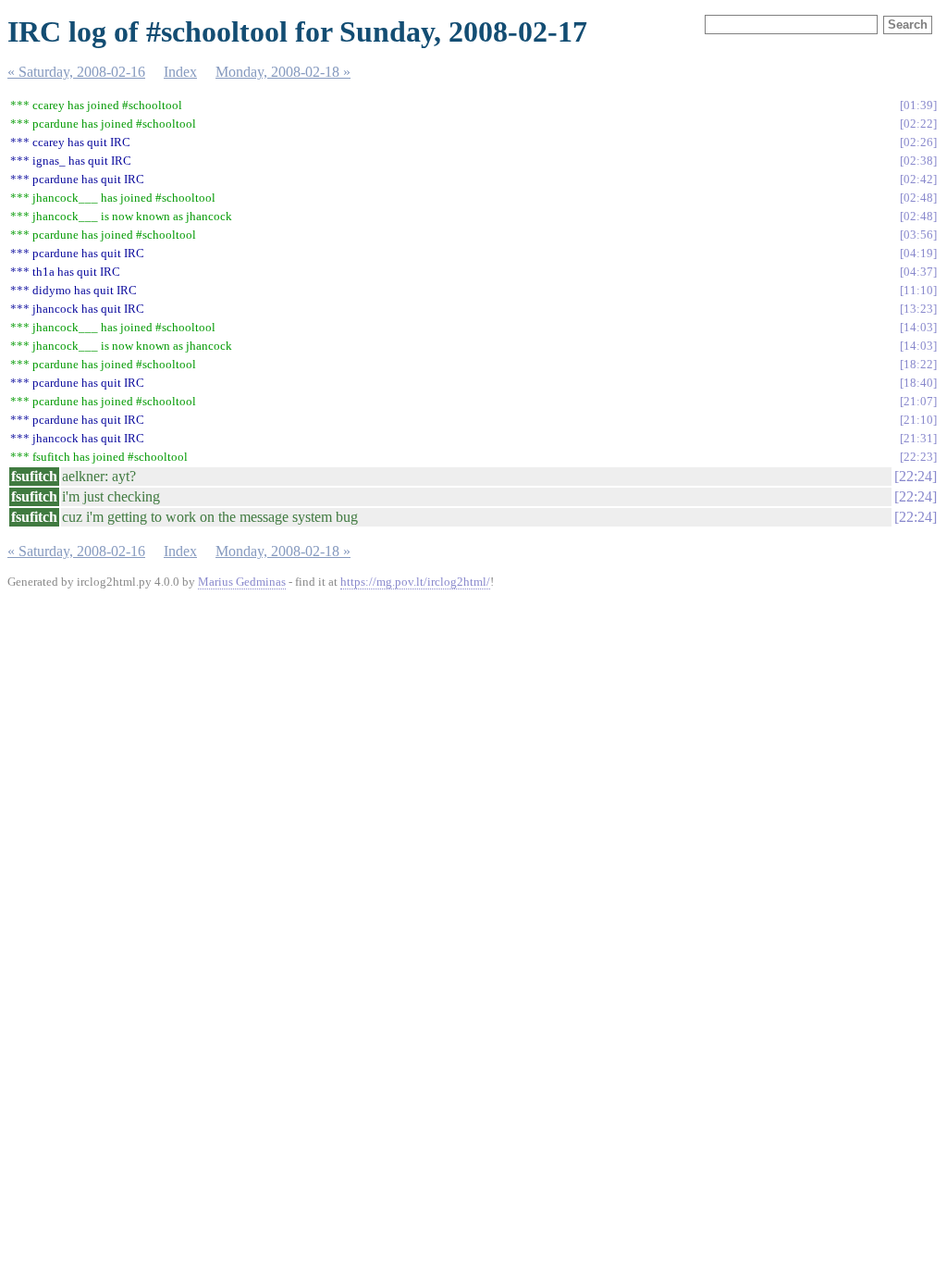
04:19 (918, 253)
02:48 (918, 197)
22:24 (915, 476)
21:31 (918, 438)
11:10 (918, 290)
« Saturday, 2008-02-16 (76, 72)
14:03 (918, 327)
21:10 (918, 420)
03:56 (918, 235)
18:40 (918, 383)
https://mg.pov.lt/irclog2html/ (415, 582)
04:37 (918, 272)
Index (180, 72)
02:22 (918, 123)
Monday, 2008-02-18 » (283, 72)
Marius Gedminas (242, 582)
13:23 (918, 309)
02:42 (918, 179)
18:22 (918, 364)
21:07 (918, 401)
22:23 (918, 457)
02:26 (918, 142)
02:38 (918, 160)
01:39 (918, 105)
